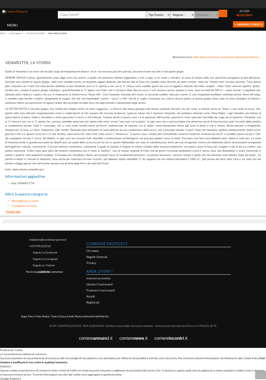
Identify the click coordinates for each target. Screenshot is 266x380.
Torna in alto (13, 211)
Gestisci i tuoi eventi (99, 284)
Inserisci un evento (98, 278)
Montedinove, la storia (25, 200)
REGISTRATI (244, 15)
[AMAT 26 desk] (133, 2)
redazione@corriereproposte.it (47, 239)
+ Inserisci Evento (248, 24)
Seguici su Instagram (45, 258)
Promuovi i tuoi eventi (100, 290)
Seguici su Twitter (44, 265)
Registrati (93, 302)
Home (3, 33)
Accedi (90, 296)
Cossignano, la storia (24, 205)
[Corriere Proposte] (15, 11)
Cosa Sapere (16, 33)
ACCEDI (245, 11)
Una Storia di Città (35, 33)
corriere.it (99, 338)
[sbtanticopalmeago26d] (133, 6)
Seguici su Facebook (45, 252)
